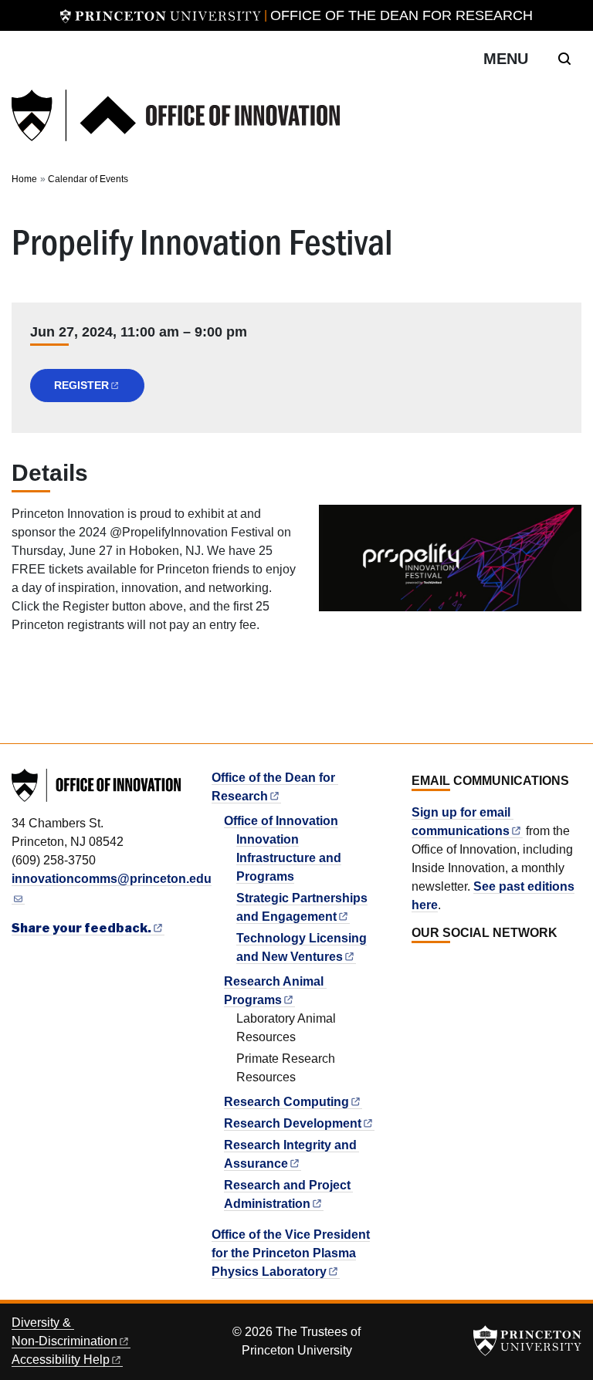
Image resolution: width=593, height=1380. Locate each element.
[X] (436, 966)
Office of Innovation (281, 820)
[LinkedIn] (419, 966)
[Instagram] (453, 966)
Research (286, 1101)
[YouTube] (471, 966)
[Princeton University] (160, 15)
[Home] (176, 115)
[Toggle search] (564, 59)
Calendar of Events (88, 179)
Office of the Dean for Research (401, 15)
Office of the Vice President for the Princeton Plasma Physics (291, 1253)
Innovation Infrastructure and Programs (288, 858)
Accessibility (61, 1359)
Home (24, 179)
